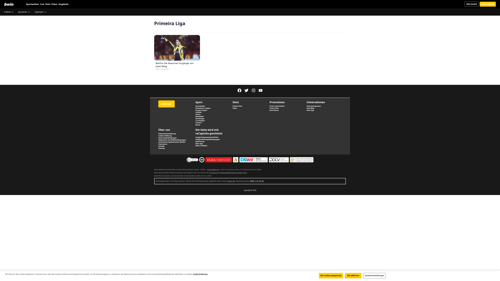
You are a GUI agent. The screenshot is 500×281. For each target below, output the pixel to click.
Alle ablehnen (353, 275)
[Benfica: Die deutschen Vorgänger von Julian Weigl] (177, 48)
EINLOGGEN (471, 4)
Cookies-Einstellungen (374, 275)
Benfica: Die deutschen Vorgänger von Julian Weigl (175, 65)
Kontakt (166, 104)
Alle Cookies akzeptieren (331, 275)
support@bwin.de (213, 169)
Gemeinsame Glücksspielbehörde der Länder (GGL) (228, 173)
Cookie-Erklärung (200, 274)
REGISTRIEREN (487, 4)
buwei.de (231, 181)
